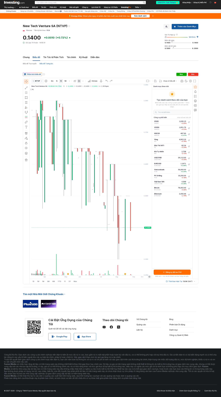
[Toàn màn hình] (195, 81)
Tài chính (71, 57)
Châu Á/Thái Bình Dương (136, 11)
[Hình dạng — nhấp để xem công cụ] (26, 97)
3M (48, 281)
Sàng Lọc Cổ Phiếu (111, 7)
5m (52, 81)
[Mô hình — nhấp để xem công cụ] (26, 112)
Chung (26, 57)
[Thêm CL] (189, 146)
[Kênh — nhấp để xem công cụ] (26, 92)
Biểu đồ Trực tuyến (30, 64)
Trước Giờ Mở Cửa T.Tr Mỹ (73, 11)
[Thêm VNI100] (189, 128)
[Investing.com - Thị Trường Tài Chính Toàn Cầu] (14, 2)
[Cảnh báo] (195, 92)
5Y (70, 281)
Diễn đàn (95, 57)
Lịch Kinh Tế (96, 7)
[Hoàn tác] (107, 81)
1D (61, 81)
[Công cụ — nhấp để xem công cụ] (26, 122)
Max (75, 281)
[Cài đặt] (149, 276)
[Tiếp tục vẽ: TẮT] (26, 138)
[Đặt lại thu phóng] (97, 272)
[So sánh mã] (46, 81)
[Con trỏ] (26, 81)
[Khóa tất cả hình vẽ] (26, 143)
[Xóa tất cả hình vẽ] (26, 160)
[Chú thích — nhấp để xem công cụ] (26, 127)
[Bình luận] (195, 105)
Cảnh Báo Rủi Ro (210, 391)
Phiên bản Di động (177, 324)
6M (53, 281)
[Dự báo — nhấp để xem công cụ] (26, 117)
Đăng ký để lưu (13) (174, 272)
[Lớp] (26, 153)
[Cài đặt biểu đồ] (190, 81)
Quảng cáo (141, 324)
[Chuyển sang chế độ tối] (186, 81)
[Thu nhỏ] (83, 272)
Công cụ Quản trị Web (178, 335)
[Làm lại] (111, 81)
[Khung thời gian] (69, 81)
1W (38, 281)
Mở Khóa (192, 37)
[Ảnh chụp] (182, 81)
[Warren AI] (195, 110)
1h (57, 81)
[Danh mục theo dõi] (195, 87)
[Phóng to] (87, 272)
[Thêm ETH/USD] (189, 195)
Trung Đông (121, 11)
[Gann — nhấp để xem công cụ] (26, 107)
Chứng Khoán (11, 11)
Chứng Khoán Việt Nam (44, 11)
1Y (65, 281)
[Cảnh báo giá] (101, 81)
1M (65, 81)
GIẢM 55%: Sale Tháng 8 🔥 (168, 2)
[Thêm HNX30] (189, 134)
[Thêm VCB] (189, 170)
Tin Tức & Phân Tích (53, 57)
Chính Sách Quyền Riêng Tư (189, 391)
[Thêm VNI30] (189, 122)
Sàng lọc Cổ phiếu (26, 11)
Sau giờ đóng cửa (91, 11)
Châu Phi (150, 11)
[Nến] (79, 81)
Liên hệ (139, 330)
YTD (59, 281)
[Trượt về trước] (90, 272)
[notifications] (210, 2)
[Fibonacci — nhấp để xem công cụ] (26, 102)
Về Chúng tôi (141, 319)
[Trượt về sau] (94, 272)
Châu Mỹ (103, 11)
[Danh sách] (195, 96)
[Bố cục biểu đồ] (148, 81)
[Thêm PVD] (189, 176)
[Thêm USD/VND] (189, 158)
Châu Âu (111, 11)
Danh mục (173, 330)
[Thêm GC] (189, 140)
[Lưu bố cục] (155, 81)
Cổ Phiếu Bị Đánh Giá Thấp (165, 11)
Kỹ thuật (83, 57)
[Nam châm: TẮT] (26, 133)
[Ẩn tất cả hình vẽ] (26, 148)
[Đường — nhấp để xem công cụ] (26, 88)
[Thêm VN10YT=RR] (189, 182)
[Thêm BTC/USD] (189, 189)
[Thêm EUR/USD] (189, 164)
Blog (171, 319)
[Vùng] (75, 81)
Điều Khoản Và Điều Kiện (166, 391)
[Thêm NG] (189, 152)
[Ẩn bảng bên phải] (151, 181)
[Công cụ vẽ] (30, 181)
